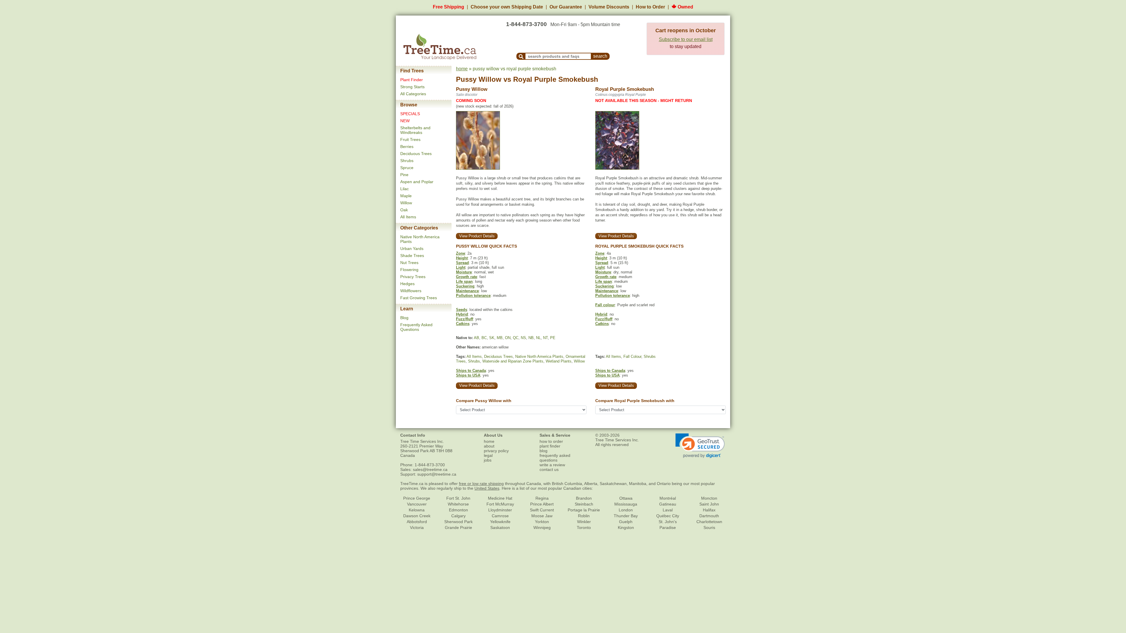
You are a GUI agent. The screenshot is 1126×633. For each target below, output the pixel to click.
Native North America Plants (539, 356)
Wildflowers (410, 290)
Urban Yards (411, 248)
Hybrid (462, 314)
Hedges (407, 283)
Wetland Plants (559, 361)
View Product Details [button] (477, 236)
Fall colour (605, 305)
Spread (462, 263)
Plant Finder (411, 79)
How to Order (650, 6)
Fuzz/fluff (464, 319)
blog (543, 450)
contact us (549, 469)
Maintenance (467, 291)
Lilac (404, 188)
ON (508, 338)
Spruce (406, 167)
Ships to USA (468, 375)
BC (484, 338)
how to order (551, 441)
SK (491, 338)
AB (476, 338)
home (462, 68)
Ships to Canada (471, 370)
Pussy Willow (478, 79)
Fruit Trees (410, 139)
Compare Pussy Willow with (483, 400)
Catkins (462, 323)
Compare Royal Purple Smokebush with (634, 400)
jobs (487, 460)
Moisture (464, 272)
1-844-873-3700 (526, 24)
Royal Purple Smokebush (555, 79)
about (489, 446)
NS (523, 338)
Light (460, 267)
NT (545, 338)
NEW (405, 120)
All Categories (413, 93)
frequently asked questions (555, 457)
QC (515, 338)
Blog (404, 317)
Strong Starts (412, 86)
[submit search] (521, 56)
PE (552, 338)
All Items (408, 217)
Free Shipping (448, 6)
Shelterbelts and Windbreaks (415, 130)
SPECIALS (410, 113)
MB (500, 338)
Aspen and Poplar (416, 181)
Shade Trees (412, 255)
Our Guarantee (566, 6)
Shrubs (406, 160)
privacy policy (496, 450)
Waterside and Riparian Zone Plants (512, 361)
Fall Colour (632, 356)
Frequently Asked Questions (416, 327)
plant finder (550, 446)
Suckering (465, 286)
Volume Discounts (609, 6)
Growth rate (466, 277)
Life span (464, 281)
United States (486, 488)
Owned (684, 6)
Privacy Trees (412, 276)
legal (488, 455)
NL (538, 338)
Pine (404, 174)
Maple (406, 195)
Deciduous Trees (416, 153)
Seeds (461, 309)
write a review (552, 464)
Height (462, 258)
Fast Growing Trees (418, 297)
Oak (404, 209)
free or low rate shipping (481, 483)
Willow (406, 202)
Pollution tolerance (473, 295)
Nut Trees (409, 262)
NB (531, 338)
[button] (700, 446)
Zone (460, 253)
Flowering (409, 269)
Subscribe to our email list (686, 39)
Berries (406, 146)
